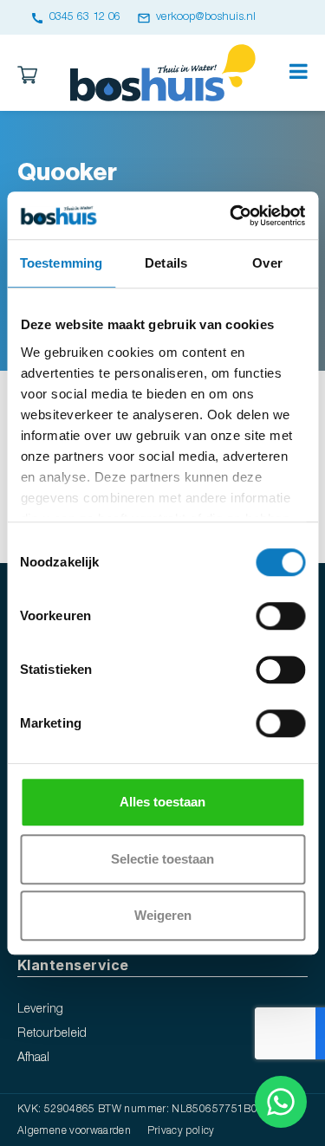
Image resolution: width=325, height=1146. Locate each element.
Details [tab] (166, 263)
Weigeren (163, 915)
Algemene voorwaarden (74, 1131)
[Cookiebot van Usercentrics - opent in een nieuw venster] (231, 215)
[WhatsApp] (281, 1102)
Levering (40, 1009)
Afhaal (33, 1058)
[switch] (280, 616)
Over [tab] (267, 263)
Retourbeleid (52, 1033)
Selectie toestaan (162, 858)
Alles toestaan (162, 801)
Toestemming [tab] (61, 263)
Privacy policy (181, 1131)
